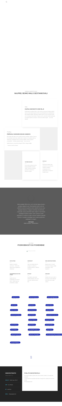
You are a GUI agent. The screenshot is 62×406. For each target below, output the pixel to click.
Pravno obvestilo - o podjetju (40, 403)
